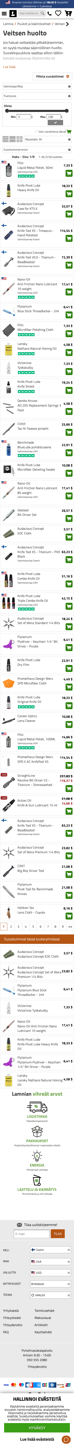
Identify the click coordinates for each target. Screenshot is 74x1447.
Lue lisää (9, 66)
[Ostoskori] (68, 13)
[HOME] (13, 13)
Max (43, 117)
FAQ (6, 1332)
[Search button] (43, 13)
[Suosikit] (58, 13)
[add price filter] (55, 122)
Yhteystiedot (12, 1317)
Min (13, 117)
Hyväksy (37, 1427)
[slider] (7, 111)
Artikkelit (41, 1324)
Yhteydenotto (12, 1324)
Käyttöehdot (43, 1332)
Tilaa (58, 1233)
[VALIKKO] (4, 13)
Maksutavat (43, 1317)
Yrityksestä (11, 1310)
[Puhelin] (49, 13)
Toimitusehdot (44, 1310)
